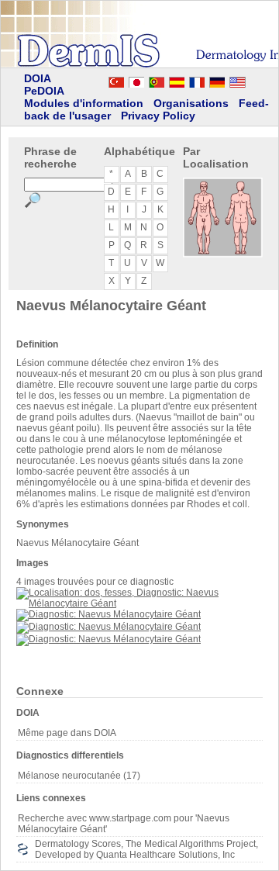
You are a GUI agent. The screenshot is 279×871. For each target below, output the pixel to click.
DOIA (37, 78)
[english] (252, 80)
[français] (197, 80)
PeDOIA (44, 91)
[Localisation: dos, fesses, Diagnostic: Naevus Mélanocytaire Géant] (139, 603)
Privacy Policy (158, 115)
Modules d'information (83, 103)
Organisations (191, 103)
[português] (156, 80)
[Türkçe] (116, 80)
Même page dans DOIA (67, 733)
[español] (176, 80)
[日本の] (136, 80)
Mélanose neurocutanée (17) (79, 775)
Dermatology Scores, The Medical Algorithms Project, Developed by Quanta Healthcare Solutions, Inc (146, 849)
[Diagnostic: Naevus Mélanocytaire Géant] (108, 614)
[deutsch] (217, 80)
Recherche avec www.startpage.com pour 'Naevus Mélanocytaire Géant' (123, 824)
